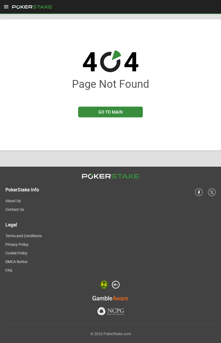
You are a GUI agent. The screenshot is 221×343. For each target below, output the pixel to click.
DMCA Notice (16, 262)
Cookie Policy (16, 253)
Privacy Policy (17, 244)
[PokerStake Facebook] (199, 195)
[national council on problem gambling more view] (110, 311)
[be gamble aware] (110, 298)
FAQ (8, 270)
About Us (13, 201)
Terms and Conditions (23, 236)
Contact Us (14, 209)
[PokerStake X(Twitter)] (212, 195)
